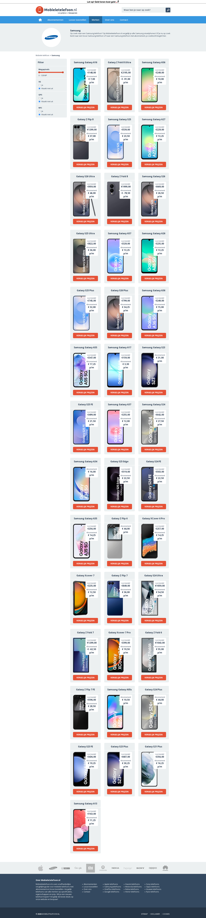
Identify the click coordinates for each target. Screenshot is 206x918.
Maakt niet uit (47, 88)
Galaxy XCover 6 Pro (153, 518)
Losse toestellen (77, 19)
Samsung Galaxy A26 (153, 233)
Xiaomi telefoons (132, 884)
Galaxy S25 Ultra (85, 233)
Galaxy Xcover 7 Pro (119, 632)
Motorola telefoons (133, 886)
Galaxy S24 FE (153, 461)
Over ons (109, 19)
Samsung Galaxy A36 (153, 290)
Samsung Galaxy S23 (153, 347)
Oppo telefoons (153, 886)
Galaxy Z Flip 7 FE (85, 689)
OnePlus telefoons (112, 889)
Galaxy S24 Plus (153, 689)
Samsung (56, 55)
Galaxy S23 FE (85, 746)
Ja (42, 85)
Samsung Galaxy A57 (119, 233)
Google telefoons (111, 891)
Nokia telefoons (132, 889)
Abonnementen (55, 19)
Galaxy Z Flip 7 (120, 575)
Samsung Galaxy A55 (85, 347)
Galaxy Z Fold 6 (153, 632)
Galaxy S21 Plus (153, 746)
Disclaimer (155, 914)
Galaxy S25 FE (85, 404)
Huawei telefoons (153, 889)
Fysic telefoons (152, 891)
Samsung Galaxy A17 (119, 347)
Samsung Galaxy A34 (85, 461)
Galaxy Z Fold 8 (119, 176)
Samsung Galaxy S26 (153, 176)
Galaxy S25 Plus (85, 290)
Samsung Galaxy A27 (153, 119)
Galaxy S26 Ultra (85, 176)
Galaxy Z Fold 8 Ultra (119, 62)
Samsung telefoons (112, 886)
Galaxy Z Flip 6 (120, 518)
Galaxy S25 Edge (119, 461)
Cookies (166, 914)
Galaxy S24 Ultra (153, 575)
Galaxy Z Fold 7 (85, 632)
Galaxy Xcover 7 (85, 575)
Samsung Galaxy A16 (85, 62)
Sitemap (144, 914)
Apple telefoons (111, 884)
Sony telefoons (152, 884)
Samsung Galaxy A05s (119, 689)
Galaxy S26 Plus (119, 290)
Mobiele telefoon (42, 55)
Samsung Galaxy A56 (153, 62)
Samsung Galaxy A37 (119, 404)
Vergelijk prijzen (85, 107)
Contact (124, 19)
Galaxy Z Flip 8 (85, 119)
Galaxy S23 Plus (119, 746)
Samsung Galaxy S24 (153, 404)
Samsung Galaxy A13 (85, 803)
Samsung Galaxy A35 (85, 518)
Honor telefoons (132, 891)
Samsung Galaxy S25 (119, 119)
